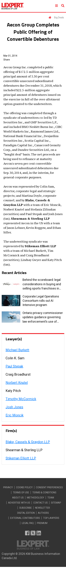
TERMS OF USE (21, 492)
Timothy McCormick (21, 399)
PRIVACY (8, 487)
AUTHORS (43, 513)
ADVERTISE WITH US (19, 502)
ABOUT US (18, 497)
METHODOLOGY (35, 497)
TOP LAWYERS (51, 518)
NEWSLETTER (42, 507)
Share (6, 59)
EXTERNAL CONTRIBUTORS (25, 518)
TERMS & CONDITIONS (44, 492)
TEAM (50, 497)
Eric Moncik (15, 415)
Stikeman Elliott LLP (21, 458)
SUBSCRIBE (25, 507)
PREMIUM (42, 523)
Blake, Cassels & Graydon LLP (28, 442)
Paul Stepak (14, 366)
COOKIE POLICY (24, 487)
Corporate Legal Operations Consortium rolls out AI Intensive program (41, 301)
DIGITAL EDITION (26, 513)
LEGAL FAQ (28, 523)
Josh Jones (14, 407)
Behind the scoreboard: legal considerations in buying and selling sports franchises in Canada (42, 284)
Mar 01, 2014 (10, 55)
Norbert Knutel (17, 383)
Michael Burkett (17, 350)
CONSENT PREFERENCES (49, 487)
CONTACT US (40, 502)
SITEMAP (56, 502)
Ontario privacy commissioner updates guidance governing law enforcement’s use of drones (43, 317)
